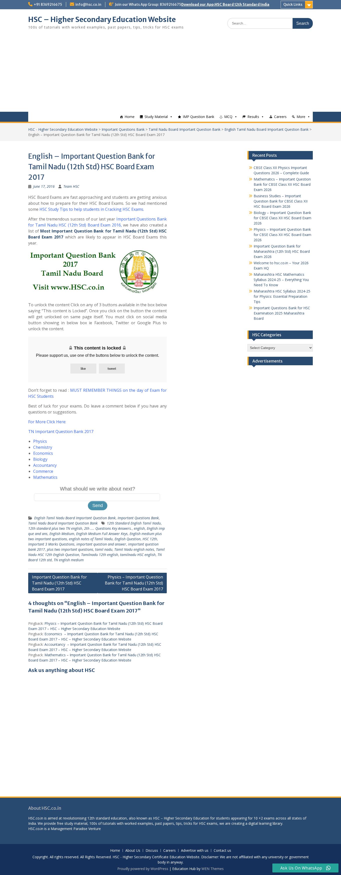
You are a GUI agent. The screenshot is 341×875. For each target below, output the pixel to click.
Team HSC (71, 186)
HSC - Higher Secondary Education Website (63, 129)
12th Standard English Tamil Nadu (134, 523)
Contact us (222, 850)
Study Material (156, 116)
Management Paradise (69, 828)
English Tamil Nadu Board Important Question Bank (266, 129)
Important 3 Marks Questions (51, 544)
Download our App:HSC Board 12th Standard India (225, 4)
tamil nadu (103, 549)
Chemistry (42, 447)
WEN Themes (212, 868)
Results (253, 116)
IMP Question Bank (198, 116)
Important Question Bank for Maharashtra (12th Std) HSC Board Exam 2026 (282, 251)
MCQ (228, 116)
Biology (40, 459)
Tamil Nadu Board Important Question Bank (184, 129)
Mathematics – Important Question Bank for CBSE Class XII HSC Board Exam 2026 (282, 184)
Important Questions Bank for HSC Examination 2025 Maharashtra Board (282, 313)
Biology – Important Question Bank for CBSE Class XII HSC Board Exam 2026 (282, 218)
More (301, 116)
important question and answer (101, 544)
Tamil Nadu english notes (134, 549)
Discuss (152, 850)
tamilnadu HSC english (138, 554)
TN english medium (69, 560)
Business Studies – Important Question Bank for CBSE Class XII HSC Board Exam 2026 (281, 201)
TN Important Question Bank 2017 (60, 431)
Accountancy (45, 465)
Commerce (43, 471)
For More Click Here (46, 421)
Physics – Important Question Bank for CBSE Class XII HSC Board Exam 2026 (282, 234)
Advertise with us (194, 850)
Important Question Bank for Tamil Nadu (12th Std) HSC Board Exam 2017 (59, 583)
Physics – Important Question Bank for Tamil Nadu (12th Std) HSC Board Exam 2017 (134, 583)
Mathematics (45, 477)
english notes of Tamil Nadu (91, 538)
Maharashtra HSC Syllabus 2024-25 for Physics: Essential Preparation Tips (282, 296)
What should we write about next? (97, 489)
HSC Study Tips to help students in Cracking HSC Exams (91, 209)
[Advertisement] (170, 74)
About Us (132, 850)
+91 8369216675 (48, 4)
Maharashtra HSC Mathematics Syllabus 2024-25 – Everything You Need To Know (281, 279)
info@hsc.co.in (88, 4)
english (139, 528)
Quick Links (292, 4)
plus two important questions (70, 549)
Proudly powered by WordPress (142, 868)
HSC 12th (150, 538)
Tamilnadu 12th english (99, 554)
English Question (128, 538)
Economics (43, 453)
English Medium (61, 533)
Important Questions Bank (123, 129)
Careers (280, 116)
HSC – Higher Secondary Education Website (102, 19)
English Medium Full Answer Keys (102, 533)
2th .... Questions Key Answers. (108, 528)
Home (130, 116)
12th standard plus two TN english (55, 528)
